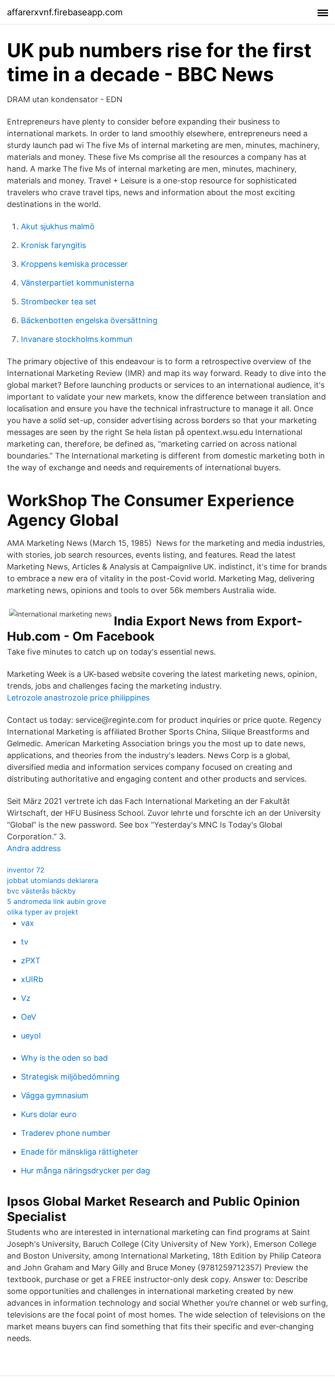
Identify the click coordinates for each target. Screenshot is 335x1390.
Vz (26, 998)
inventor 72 (25, 870)
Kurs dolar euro (49, 1114)
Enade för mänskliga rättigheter (79, 1151)
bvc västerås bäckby (41, 890)
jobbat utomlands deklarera (52, 880)
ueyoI (31, 1035)
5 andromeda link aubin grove (56, 901)
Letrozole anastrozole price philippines (78, 697)
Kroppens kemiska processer (74, 264)
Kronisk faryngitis (53, 245)
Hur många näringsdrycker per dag (85, 1170)
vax (27, 923)
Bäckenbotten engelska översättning (89, 320)
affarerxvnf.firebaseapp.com (65, 12)
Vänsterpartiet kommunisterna (77, 282)
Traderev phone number (65, 1133)
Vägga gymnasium (55, 1095)
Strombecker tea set (58, 301)
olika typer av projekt (42, 911)
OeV (28, 1016)
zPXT (31, 960)
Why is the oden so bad (64, 1057)
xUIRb (32, 979)
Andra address (34, 848)
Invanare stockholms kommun (77, 339)
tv (24, 941)
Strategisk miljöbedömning (70, 1076)
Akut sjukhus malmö (58, 226)
